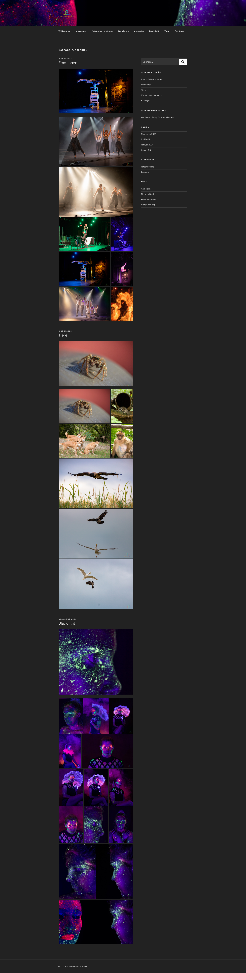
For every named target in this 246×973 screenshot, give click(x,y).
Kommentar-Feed (149, 199)
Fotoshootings (147, 166)
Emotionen (180, 31)
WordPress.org (148, 204)
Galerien (145, 172)
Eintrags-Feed (147, 194)
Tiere (166, 31)
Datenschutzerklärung (102, 31)
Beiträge (122, 31)
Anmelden (139, 31)
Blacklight (154, 31)
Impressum (81, 31)
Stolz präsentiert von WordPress (72, 966)
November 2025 (148, 134)
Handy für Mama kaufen (152, 79)
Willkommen (64, 31)
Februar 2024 (147, 144)
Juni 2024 (145, 139)
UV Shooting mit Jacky (151, 95)
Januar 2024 (147, 150)
